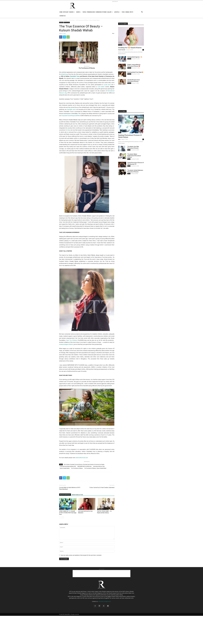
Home (60, 12)
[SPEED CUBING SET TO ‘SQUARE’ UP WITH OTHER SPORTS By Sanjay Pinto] (67, 504)
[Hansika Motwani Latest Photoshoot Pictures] (122, 82)
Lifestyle (116, 12)
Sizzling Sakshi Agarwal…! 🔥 (134, 57)
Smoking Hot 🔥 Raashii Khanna (129, 48)
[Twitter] (64, 37)
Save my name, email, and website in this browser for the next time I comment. (81, 555)
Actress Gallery (123, 23)
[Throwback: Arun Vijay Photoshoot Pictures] (122, 148)
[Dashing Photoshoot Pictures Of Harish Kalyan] (131, 124)
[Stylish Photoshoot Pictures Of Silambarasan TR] (122, 164)
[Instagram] (99, 605)
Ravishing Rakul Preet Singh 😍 (135, 72)
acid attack (101, 86)
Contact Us (62, 15)
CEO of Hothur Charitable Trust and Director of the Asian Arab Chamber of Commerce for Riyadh (84, 464)
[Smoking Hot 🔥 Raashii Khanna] (131, 36)
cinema (127, 12)
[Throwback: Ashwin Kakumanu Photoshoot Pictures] (122, 172)
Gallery (109, 12)
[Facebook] (60, 37)
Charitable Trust (74, 76)
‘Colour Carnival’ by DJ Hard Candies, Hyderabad (101, 487)
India (68, 130)
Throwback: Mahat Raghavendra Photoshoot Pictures (134, 155)
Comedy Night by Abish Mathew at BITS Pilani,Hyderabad (69, 488)
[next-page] (63, 517)
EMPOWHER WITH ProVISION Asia (84, 466)
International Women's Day (99, 466)
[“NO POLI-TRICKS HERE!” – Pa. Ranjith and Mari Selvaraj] (105, 504)
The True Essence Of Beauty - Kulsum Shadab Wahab (95, 468)
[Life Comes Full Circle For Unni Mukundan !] (86, 504)
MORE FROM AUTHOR (77, 494)
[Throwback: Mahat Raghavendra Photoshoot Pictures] (122, 156)
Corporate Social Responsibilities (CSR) (68, 466)
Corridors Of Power (101, 12)
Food (123, 12)
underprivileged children (66, 344)
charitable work (71, 109)
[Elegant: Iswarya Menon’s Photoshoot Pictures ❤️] (122, 66)
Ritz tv (131, 12)
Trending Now (91, 12)
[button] (142, 12)
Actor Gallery (122, 111)
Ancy (119, 139)
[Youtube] (108, 606)
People (84, 12)
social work (107, 84)
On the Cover (72, 20)
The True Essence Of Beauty (77, 468)
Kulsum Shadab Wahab (64, 468)
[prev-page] (60, 517)
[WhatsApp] (68, 37)
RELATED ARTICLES (65, 494)
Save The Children (71, 340)
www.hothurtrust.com (82, 457)
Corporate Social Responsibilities (70, 115)
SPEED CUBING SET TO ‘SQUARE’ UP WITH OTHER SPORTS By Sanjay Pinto (67, 513)
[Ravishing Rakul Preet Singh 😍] (122, 74)
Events (78, 12)
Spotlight (65, 12)
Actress (120, 44)
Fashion (71, 12)
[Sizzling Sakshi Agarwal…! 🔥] (122, 59)
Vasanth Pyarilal (121, 49)
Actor (120, 132)
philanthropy (64, 74)
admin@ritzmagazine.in (104, 601)
